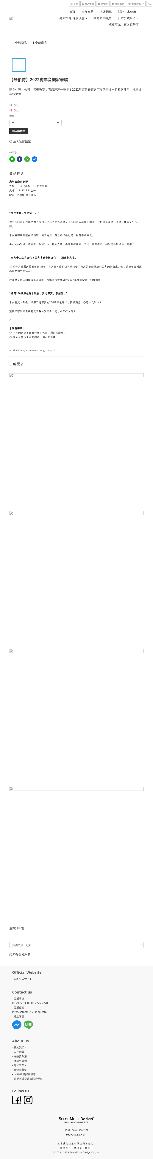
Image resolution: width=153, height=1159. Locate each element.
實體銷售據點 (102, 18)
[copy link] (34, 159)
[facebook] (19, 159)
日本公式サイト (128, 18)
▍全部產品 (39, 43)
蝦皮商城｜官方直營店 (124, 24)
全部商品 (21, 43)
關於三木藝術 (127, 12)
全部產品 (87, 12)
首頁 (72, 12)
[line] (12, 159)
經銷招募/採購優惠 (72, 18)
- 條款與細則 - (20, 1060)
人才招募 (106, 12)
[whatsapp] (27, 159)
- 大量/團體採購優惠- (24, 1074)
